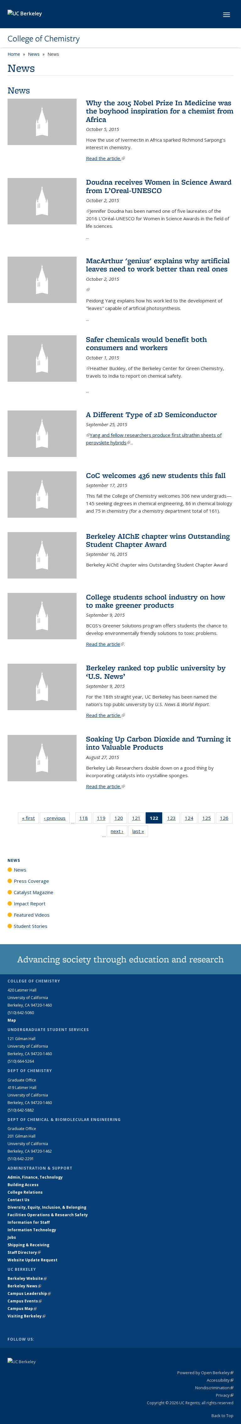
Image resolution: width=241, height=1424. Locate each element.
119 (103, 819)
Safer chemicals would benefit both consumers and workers (146, 343)
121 (138, 819)
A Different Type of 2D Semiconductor (151, 414)
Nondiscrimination (214, 1387)
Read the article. (105, 158)
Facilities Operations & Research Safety (48, 1214)
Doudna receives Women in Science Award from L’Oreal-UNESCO (159, 186)
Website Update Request (32, 1260)
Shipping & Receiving (28, 1245)
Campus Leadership (29, 1293)
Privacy (224, 1395)
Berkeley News (24, 1286)
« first (30, 818)
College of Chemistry (44, 38)
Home (14, 54)
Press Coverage (31, 881)
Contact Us (18, 1199)
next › (119, 831)
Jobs (12, 1237)
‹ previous (57, 818)
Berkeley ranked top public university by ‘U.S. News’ (156, 672)
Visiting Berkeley (27, 1316)
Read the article (105, 644)
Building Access (23, 1184)
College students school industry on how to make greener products (155, 601)
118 (85, 819)
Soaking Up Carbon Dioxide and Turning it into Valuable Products (158, 743)
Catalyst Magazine (33, 892)
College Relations (25, 1192)
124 (191, 819)
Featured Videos (32, 915)
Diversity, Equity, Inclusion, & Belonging (47, 1207)
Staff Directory (24, 1252)
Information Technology (32, 1230)
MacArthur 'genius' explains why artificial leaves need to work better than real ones (158, 265)
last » (140, 831)
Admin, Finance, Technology (35, 1177)
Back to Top (222, 1415)
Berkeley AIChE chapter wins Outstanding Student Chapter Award (158, 540)
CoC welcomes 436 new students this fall (156, 475)
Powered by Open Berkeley (205, 1372)
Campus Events (25, 1301)
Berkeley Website (27, 1278)
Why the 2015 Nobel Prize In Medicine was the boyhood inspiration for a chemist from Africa (159, 111)
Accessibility (220, 1380)
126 (226, 819)
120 (121, 819)
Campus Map (22, 1308)
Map (12, 1020)
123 (173, 819)
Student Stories (30, 926)
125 (208, 819)
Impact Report (30, 903)
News (34, 54)
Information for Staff (29, 1222)
